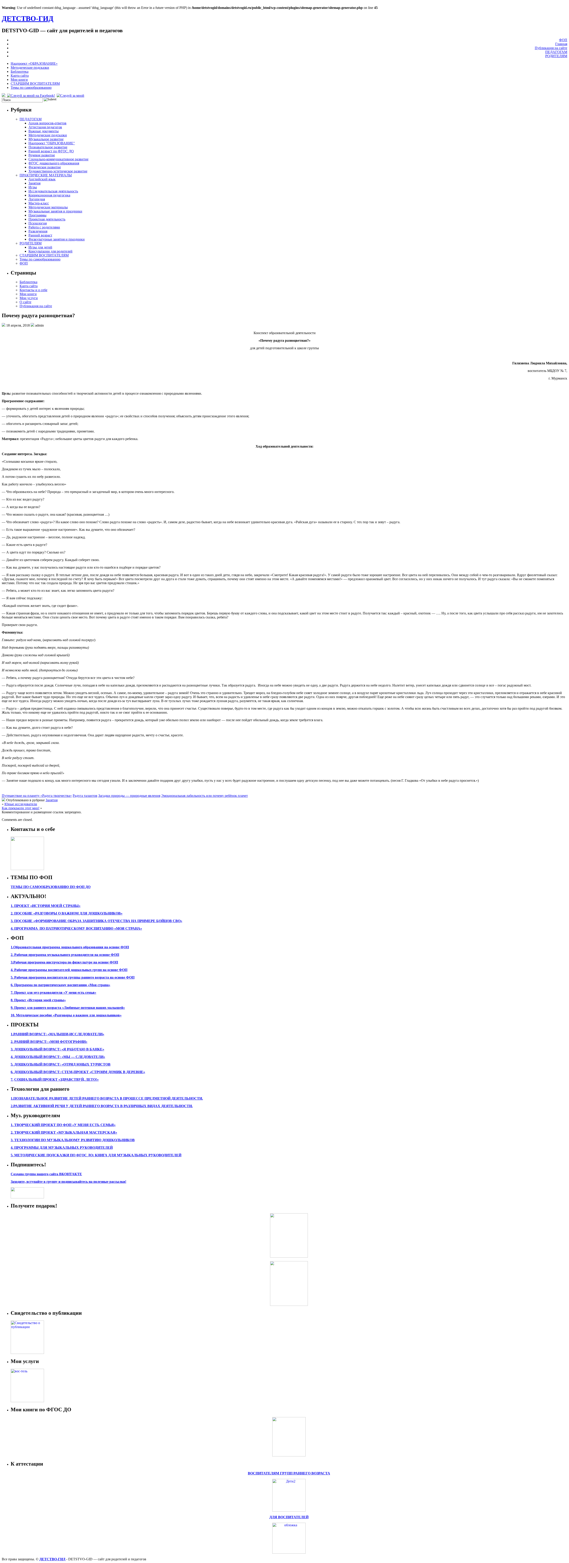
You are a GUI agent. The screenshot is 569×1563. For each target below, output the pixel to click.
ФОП (563, 40)
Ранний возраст (40, 235)
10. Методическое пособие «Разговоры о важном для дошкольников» (66, 1015)
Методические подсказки (30, 67)
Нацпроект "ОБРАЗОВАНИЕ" (51, 143)
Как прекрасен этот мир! (20, 808)
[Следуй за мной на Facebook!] (31, 95)
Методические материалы (48, 207)
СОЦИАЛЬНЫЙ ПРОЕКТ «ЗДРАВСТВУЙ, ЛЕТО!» (56, 1079)
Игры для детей (40, 247)
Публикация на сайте (551, 48)
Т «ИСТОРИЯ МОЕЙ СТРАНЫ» (53, 906)
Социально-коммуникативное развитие (58, 159)
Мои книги (19, 79)
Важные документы (43, 131)
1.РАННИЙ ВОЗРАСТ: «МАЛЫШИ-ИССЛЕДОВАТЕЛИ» (57, 1034)
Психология (37, 223)
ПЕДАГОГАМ (556, 52)
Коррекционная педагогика (49, 195)
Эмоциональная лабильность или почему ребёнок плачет (204, 796)
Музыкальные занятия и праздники (55, 211)
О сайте (25, 302)
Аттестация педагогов (45, 127)
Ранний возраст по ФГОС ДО (51, 151)
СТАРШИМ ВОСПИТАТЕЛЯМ (35, 83)
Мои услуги (29, 298)
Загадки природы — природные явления (129, 796)
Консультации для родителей (50, 251)
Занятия (34, 183)
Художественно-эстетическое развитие (57, 171)
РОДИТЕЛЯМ (556, 56)
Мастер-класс (38, 203)
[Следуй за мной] (71, 95)
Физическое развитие (44, 167)
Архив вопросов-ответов (47, 123)
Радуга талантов (85, 796)
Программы (37, 215)
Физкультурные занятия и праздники (56, 239)
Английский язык (42, 179)
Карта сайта (20, 75)
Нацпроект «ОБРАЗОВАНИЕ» (34, 63)
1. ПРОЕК (19, 906)
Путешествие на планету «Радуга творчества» (37, 796)
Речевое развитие (41, 155)
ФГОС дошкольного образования (53, 163)
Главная (561, 44)
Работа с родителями (44, 227)
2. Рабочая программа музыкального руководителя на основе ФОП (65, 955)
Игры (32, 187)
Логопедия (36, 199)
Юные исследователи (20, 804)
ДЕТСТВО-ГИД (27, 18)
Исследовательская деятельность (53, 191)
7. (12, 1079)
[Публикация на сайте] (27, 1353)
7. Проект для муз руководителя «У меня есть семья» (53, 992)
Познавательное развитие (47, 147)
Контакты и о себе (33, 290)
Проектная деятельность (46, 219)
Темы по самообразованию (31, 87)
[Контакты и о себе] (27, 869)
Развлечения (37, 231)
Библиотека (19, 71)
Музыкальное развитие (46, 139)
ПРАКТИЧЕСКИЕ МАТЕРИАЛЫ (46, 175)
